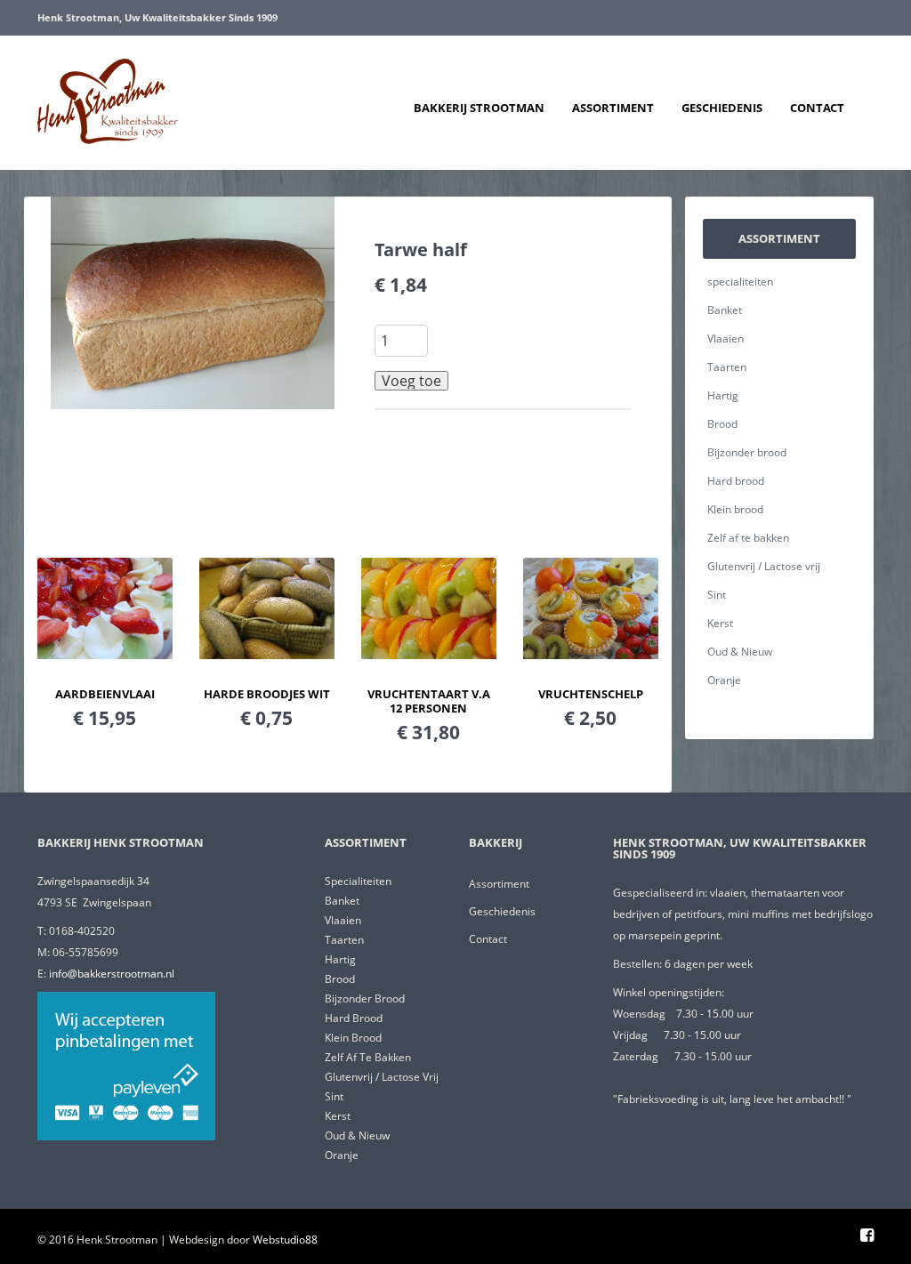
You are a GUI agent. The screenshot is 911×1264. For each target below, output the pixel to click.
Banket (724, 310)
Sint (716, 594)
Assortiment (613, 108)
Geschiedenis (721, 108)
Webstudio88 (285, 1239)
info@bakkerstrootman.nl (111, 973)
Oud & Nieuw (739, 651)
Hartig (722, 395)
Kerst (720, 623)
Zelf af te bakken (748, 537)
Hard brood (735, 480)
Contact (817, 108)
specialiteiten (740, 281)
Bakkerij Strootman (479, 108)
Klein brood (735, 509)
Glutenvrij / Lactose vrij (763, 566)
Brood (722, 423)
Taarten (726, 366)
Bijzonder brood (746, 452)
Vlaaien (725, 338)
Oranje (724, 680)
